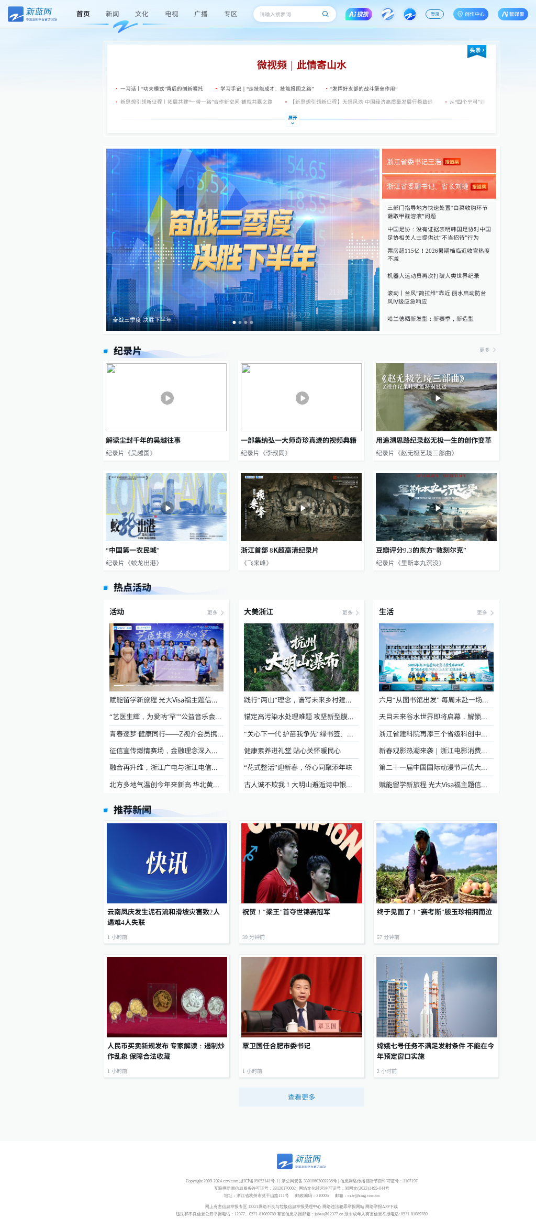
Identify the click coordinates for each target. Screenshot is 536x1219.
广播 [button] (201, 13)
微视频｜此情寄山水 (302, 64)
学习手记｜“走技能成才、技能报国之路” (267, 88)
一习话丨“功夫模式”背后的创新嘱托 (161, 88)
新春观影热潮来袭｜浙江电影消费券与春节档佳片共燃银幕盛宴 (436, 750)
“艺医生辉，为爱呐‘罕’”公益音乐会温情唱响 (166, 716)
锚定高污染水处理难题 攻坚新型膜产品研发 (301, 716)
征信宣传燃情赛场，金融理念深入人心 (166, 750)
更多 (485, 349)
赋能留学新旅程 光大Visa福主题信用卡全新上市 (166, 699)
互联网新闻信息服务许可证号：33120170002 (255, 1188)
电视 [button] (171, 13)
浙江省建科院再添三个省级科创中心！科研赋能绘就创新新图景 (436, 734)
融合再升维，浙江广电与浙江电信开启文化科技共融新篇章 (166, 767)
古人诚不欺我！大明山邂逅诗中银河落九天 (301, 784)
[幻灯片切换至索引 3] (245, 322)
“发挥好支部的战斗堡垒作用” (363, 88)
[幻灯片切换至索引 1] (234, 322)
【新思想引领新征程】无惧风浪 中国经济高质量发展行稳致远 (358, 101)
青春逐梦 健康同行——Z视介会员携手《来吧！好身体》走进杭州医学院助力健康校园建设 (166, 734)
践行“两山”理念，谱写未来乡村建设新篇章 (301, 699)
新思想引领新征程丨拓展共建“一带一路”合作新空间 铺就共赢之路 (194, 101)
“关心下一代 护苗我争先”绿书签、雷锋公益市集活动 (301, 734)
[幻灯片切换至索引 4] (251, 322)
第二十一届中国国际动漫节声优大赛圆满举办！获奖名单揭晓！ (436, 767)
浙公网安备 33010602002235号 (309, 1181)
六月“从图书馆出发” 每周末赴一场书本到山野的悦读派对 (436, 699)
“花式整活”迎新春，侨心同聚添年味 (298, 767)
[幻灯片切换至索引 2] (239, 322)
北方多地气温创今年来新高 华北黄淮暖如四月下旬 (166, 784)
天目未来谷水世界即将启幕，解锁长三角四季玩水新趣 (436, 716)
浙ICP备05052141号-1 (258, 1181)
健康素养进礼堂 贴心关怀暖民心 (292, 750)
